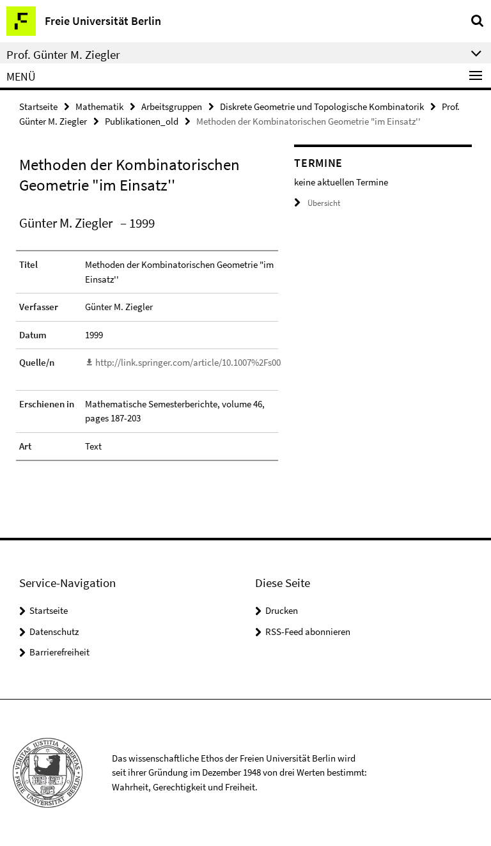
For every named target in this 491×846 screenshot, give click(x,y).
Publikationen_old (141, 121)
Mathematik (99, 106)
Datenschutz (54, 631)
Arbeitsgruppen (171, 106)
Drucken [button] (281, 610)
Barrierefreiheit (59, 652)
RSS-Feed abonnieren (307, 631)
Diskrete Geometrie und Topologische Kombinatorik (322, 106)
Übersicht (324, 203)
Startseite (38, 106)
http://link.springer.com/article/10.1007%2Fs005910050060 (210, 362)
